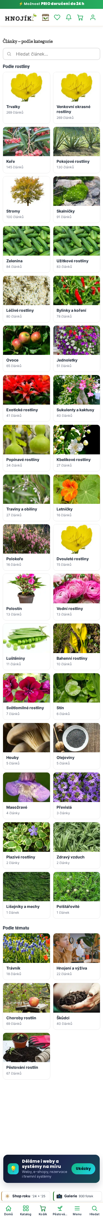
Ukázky (83, 1168)
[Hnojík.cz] (20, 17)
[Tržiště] (45, 17)
